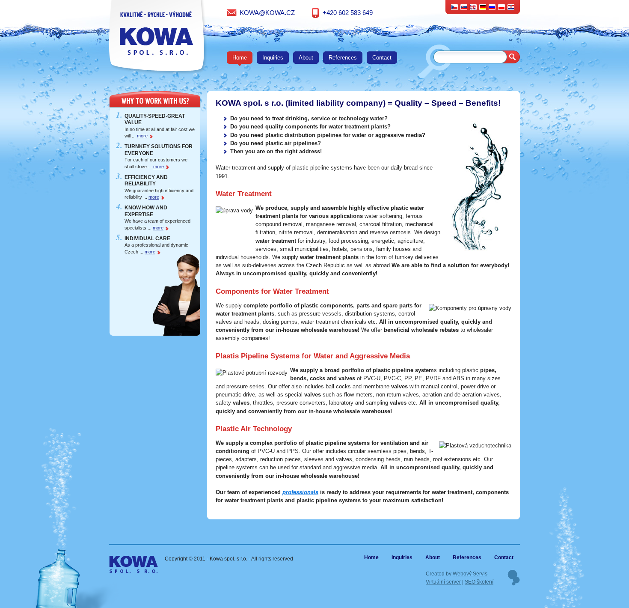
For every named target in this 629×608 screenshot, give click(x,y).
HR (510, 6)
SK (464, 6)
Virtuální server (443, 581)
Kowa (126, 561)
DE (483, 6)
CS (454, 6)
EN (473, 6)
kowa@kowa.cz (267, 12)
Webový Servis (470, 573)
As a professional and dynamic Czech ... (156, 245)
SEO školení (479, 581)
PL (501, 6)
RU (492, 6)
